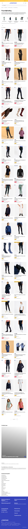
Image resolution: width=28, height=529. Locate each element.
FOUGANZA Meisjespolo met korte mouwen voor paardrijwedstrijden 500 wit (20, 315)
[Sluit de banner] (26, 0)
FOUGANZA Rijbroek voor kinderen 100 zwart (7, 140)
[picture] (7, 35)
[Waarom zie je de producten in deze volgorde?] (1, 27)
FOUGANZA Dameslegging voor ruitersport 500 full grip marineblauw (7, 101)
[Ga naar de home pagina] (13, 3)
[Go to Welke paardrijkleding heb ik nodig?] (25, 456)
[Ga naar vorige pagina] (11, 419)
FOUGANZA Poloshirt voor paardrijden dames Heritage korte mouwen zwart (7, 180)
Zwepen (2, 482)
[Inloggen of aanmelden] (24, 3)
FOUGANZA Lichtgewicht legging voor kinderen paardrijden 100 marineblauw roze (7, 335)
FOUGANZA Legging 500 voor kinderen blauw (7, 43)
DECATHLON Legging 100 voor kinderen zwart (7, 314)
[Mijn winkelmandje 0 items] (26, 3)
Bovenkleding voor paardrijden (16, 21)
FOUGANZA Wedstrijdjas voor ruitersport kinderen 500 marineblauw (7, 393)
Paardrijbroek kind (3, 477)
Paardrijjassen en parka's (10, 21)
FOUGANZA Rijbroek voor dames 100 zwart (19, 81)
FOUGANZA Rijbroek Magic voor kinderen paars (6, 63)
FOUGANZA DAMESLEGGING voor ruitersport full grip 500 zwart (19, 43)
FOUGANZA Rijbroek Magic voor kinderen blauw (6, 160)
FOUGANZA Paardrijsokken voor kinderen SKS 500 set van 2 (6, 256)
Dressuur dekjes (3, 479)
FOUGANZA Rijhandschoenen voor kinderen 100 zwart (19, 63)
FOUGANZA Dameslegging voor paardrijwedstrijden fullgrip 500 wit (19, 393)
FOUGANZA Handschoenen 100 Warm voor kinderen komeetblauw (20, 355)
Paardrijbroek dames (4, 478)
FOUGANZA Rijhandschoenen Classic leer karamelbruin (7, 121)
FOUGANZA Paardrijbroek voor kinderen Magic (20, 335)
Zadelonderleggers (4, 494)
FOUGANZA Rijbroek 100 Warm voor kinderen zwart (19, 237)
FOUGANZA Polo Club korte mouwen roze (19, 412)
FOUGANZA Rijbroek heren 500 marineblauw (6, 374)
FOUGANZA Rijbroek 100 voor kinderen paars (7, 82)
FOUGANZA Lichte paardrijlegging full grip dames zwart (20, 160)
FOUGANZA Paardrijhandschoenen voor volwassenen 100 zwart (20, 276)
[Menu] (2, 3)
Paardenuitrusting (3, 476)
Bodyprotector (3, 484)
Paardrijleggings (3, 483)
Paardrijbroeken (4, 21)
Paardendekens (3, 485)
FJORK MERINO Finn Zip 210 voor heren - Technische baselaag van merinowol (20, 180)
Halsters (2, 481)
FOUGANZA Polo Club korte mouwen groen (7, 412)
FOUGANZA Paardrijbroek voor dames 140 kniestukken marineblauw (20, 101)
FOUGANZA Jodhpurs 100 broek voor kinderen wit (19, 218)
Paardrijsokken (22, 21)
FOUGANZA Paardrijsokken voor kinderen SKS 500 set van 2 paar (19, 121)
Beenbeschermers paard (4, 495)
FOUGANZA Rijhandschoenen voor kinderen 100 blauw (7, 355)
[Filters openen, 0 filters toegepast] (2, 25)
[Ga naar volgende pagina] (17, 419)
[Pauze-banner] (24, 0)
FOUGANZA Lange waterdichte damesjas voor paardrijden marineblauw (6, 295)
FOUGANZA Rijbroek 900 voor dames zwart (7, 276)
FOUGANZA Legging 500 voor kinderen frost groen (20, 199)
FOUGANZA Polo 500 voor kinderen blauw (7, 236)
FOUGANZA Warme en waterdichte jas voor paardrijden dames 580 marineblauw (20, 374)
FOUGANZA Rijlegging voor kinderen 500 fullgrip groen (7, 199)
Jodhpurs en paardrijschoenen (5, 480)
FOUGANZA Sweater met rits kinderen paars (20, 141)
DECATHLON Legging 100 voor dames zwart (20, 295)
